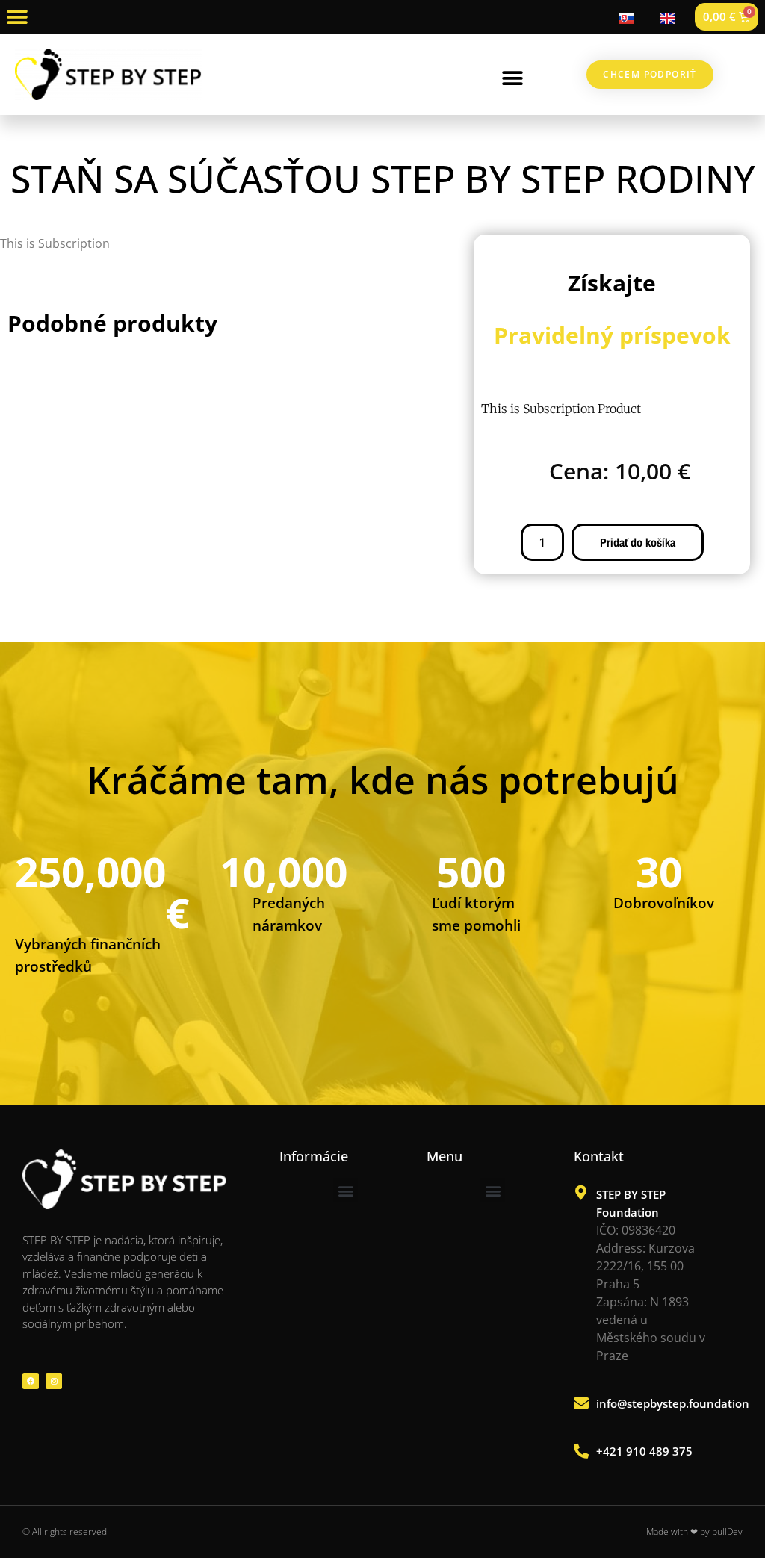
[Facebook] (30, 1381)
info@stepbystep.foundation (672, 1403)
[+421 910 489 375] (581, 1451)
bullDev (727, 1531)
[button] (17, 17)
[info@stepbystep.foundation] (581, 1403)
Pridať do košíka (637, 542)
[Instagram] (54, 1381)
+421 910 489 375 (644, 1451)
